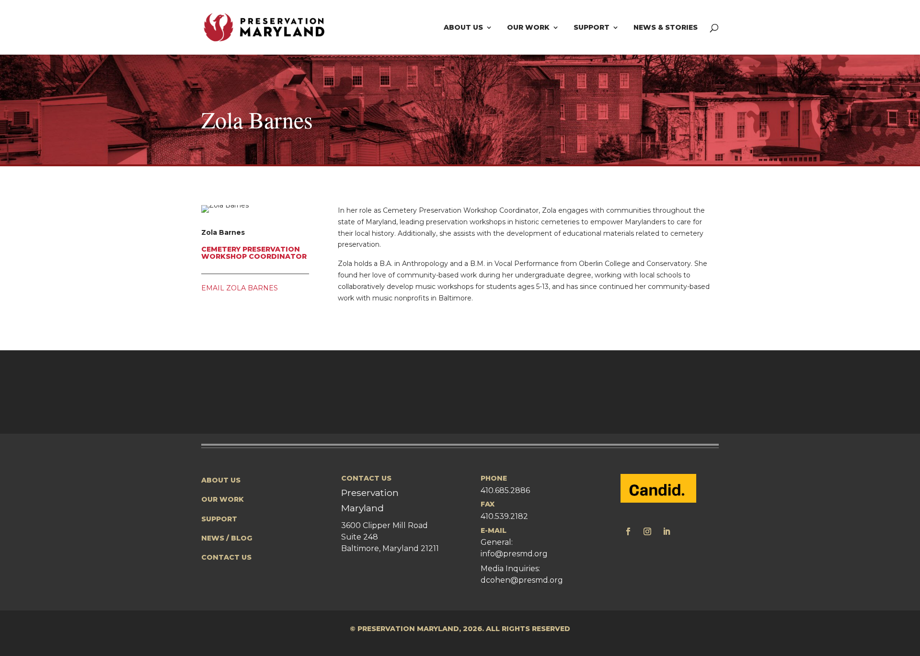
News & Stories (665, 28)
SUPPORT (219, 519)
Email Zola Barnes (239, 288)
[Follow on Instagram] (647, 531)
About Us (463, 28)
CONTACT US (226, 557)
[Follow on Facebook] (628, 531)
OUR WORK (222, 499)
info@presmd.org (514, 553)
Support (592, 28)
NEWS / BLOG (227, 538)
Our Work (528, 28)
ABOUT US (221, 480)
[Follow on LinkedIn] (666, 531)
